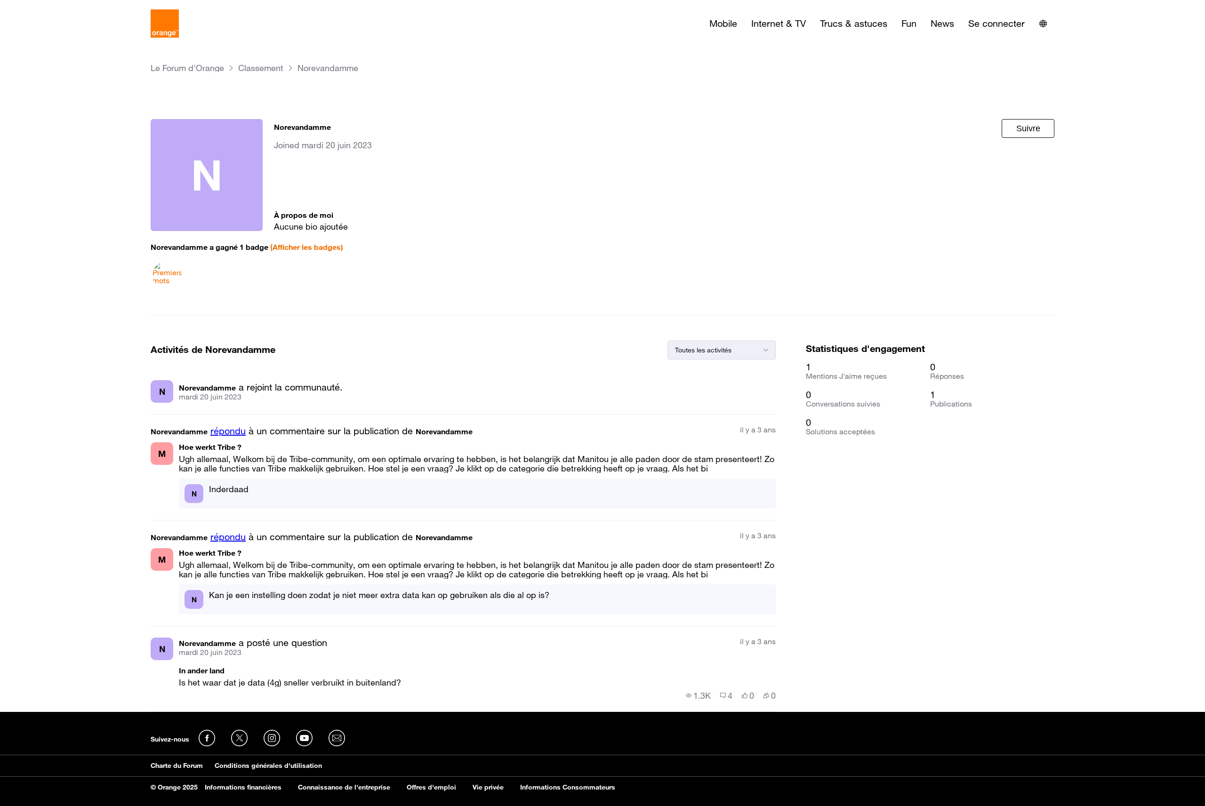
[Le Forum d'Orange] (165, 23)
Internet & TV (778, 23)
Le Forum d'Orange (187, 68)
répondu (228, 431)
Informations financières (243, 787)
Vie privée (488, 787)
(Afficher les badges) (306, 247)
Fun (908, 23)
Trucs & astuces (853, 23)
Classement (260, 68)
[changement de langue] (1043, 23)
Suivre (1028, 128)
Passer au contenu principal (50, 7)
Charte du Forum (177, 765)
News (942, 23)
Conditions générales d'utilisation (268, 765)
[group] (698, 695)
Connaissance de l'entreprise (344, 787)
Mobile (723, 23)
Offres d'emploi (431, 787)
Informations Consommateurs (567, 787)
